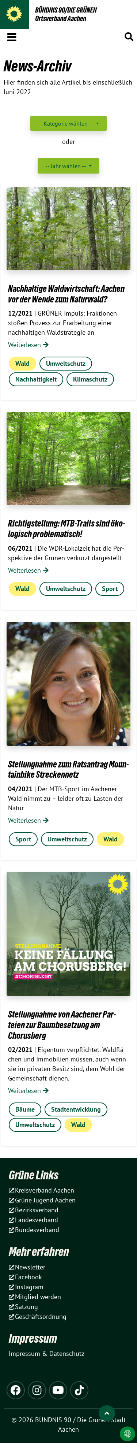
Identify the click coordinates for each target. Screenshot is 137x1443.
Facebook (28, 1277)
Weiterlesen (25, 345)
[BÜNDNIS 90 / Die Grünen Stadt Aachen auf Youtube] (58, 1390)
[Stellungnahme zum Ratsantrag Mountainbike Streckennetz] (68, 684)
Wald (22, 363)
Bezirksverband (36, 1210)
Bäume (25, 1109)
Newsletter (30, 1267)
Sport (110, 588)
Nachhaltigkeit (36, 379)
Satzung (26, 1306)
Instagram (29, 1287)
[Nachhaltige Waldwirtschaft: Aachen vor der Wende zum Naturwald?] (68, 228)
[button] (11, 35)
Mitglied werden (38, 1297)
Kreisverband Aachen (44, 1190)
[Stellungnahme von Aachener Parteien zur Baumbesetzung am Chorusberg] (68, 934)
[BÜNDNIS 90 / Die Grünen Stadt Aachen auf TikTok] (79, 1390)
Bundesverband (37, 1230)
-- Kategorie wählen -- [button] (66, 123)
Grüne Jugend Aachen (45, 1200)
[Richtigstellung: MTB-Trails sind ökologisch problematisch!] (68, 458)
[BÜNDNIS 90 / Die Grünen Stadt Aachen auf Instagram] (37, 1390)
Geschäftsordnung (40, 1316)
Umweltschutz (65, 363)
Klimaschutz (90, 379)
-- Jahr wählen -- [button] (66, 166)
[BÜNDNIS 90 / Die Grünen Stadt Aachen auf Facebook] (16, 1390)
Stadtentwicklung (76, 1109)
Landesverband (36, 1220)
